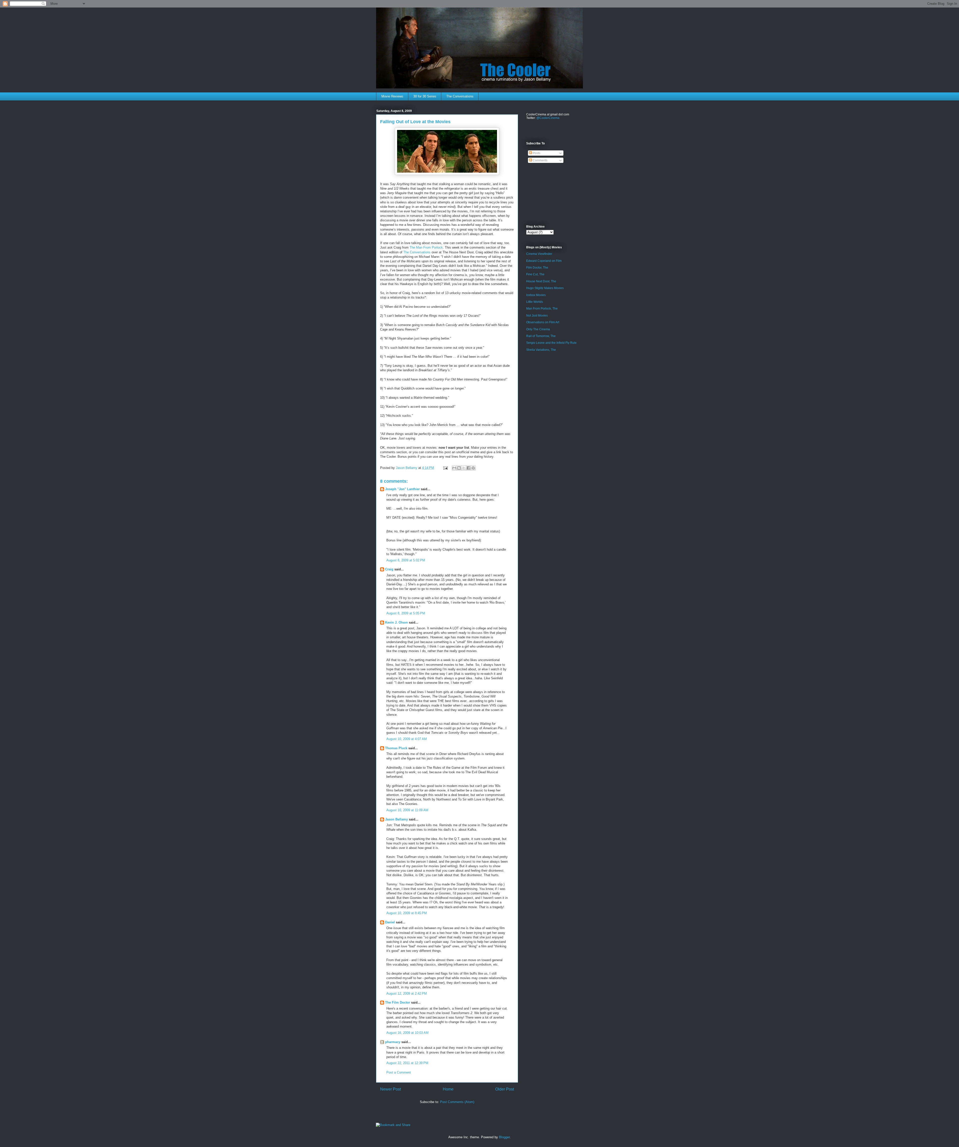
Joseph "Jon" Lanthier (402, 489)
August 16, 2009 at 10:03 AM (407, 1033)
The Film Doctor (398, 1002)
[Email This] (454, 467)
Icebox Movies (536, 295)
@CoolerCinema (547, 118)
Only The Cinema (538, 329)
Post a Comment (398, 1072)
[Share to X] (463, 467)
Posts (536, 153)
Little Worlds (534, 302)
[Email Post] (445, 468)
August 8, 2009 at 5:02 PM (405, 560)
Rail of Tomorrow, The (541, 336)
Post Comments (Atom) (457, 1102)
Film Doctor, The (537, 267)
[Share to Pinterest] (473, 467)
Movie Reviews (392, 96)
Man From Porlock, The (542, 308)
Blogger (504, 1137)
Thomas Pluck (396, 748)
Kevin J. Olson (396, 622)
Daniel (390, 922)
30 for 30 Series (424, 96)
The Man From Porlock (426, 247)
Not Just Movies (537, 315)
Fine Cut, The (535, 274)
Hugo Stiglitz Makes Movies (545, 288)
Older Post (504, 1089)
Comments (539, 160)
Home (448, 1089)
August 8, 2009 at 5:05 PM (405, 613)
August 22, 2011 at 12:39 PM (407, 1063)
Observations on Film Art (542, 322)
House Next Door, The (541, 281)
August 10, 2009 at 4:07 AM (406, 739)
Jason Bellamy (396, 819)
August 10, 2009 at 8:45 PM (406, 913)
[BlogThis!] (459, 467)
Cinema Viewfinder (539, 254)
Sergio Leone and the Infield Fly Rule (551, 343)
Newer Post (390, 1089)
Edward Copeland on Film (544, 261)
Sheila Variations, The (541, 350)
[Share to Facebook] (468, 467)
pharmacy (392, 1042)
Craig (389, 569)
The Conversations (460, 96)
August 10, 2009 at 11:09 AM (407, 810)
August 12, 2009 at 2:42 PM (406, 993)
